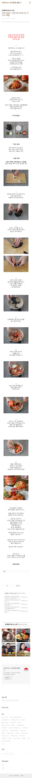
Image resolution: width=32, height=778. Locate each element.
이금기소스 (23, 730)
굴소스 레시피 (5, 725)
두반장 (23, 720)
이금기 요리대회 (6, 741)
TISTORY (16, 775)
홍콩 (3, 733)
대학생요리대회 (15, 720)
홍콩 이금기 (15, 735)
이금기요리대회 (14, 730)
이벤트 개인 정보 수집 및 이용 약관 (10, 700)
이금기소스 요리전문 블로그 (11, 3)
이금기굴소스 (10, 733)
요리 (10, 738)
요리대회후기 (21, 725)
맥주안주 (25, 728)
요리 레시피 (5, 717)
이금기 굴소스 (5, 735)
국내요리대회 (5, 720)
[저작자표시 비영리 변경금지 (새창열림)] (23, 586)
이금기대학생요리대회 (16, 717)
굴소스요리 (25, 733)
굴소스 (13, 725)
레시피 (18, 733)
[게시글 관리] (12, 586)
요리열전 (7, 593)
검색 (28, 753)
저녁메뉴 (22, 735)
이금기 (19, 722)
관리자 (22, 775)
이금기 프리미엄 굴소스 (15, 728)
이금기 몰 (13, 722)
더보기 (3, 744)
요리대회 (4, 738)
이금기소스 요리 (13, 593)
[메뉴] (30, 3)
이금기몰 (4, 728)
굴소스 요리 (5, 722)
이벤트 (24, 738)
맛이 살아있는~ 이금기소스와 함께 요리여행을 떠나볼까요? (12, 673)
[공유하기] (9, 586)
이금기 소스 (5, 730)
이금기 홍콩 (17, 738)
